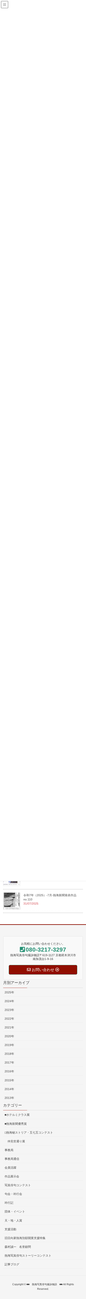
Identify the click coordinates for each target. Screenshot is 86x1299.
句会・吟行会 (13, 1194)
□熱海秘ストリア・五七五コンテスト (29, 1132)
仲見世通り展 (15, 1141)
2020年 (9, 1036)
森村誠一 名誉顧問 (18, 1246)
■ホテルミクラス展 (17, 1114)
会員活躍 (10, 1167)
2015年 (9, 1080)
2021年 (9, 1027)
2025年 (9, 992)
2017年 (9, 1062)
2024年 (9, 1001)
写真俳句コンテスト (18, 1185)
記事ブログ (12, 1264)
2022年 (9, 1018)
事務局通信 (12, 1158)
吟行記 (9, 1202)
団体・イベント (15, 1211)
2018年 (9, 1053)
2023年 (9, 1010)
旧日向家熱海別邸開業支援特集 (25, 1238)
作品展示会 (12, 1176)
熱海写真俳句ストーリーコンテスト (28, 1255)
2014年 (9, 1089)
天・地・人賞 (13, 1220)
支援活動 (10, 1229)
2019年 (9, 1045)
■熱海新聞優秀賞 (16, 1123)
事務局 (9, 1150)
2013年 (9, 1097)
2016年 (9, 1071)
